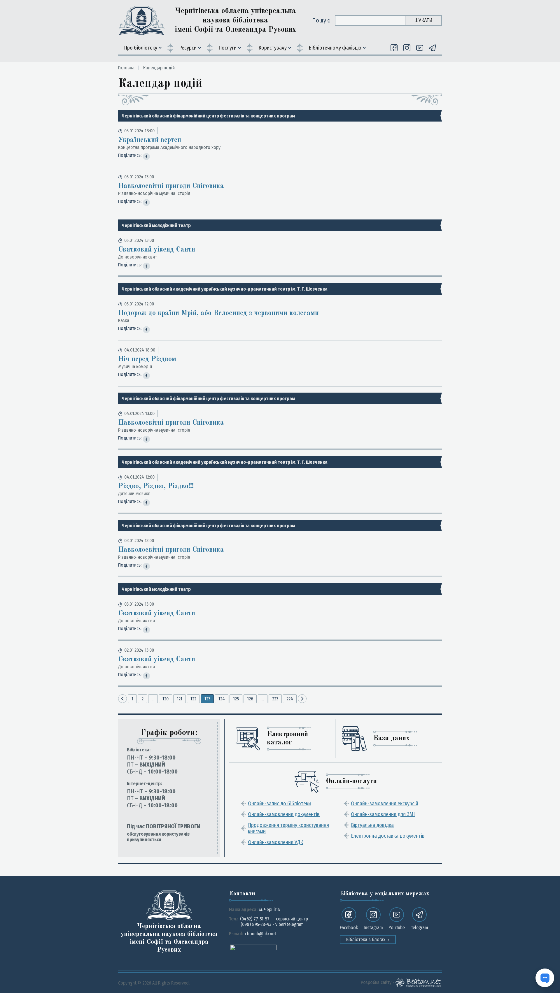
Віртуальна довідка (372, 825)
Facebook (349, 927)
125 (236, 699)
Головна (126, 68)
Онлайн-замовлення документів (284, 814)
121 (179, 699)
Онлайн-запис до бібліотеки (279, 803)
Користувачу (272, 48)
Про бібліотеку (140, 48)
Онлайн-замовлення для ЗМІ (383, 814)
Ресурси (188, 48)
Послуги (227, 48)
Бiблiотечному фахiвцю (335, 48)
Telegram (419, 927)
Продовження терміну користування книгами (288, 828)
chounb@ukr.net (260, 933)
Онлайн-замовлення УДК (275, 842)
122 (193, 699)
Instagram (373, 927)
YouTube (397, 927)
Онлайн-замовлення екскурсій (384, 803)
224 (289, 699)
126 (250, 699)
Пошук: (321, 20)
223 (275, 699)
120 (165, 699)
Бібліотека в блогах (366, 939)
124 (221, 699)
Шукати (423, 20)
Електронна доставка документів (388, 836)
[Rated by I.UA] (253, 947)
